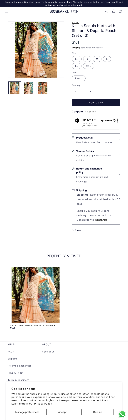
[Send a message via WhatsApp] (122, 414)
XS (76, 59)
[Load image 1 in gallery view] (15, 88)
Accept (62, 412)
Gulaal (75, 22)
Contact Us (48, 351)
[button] (6, 11)
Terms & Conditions (18, 380)
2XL (88, 66)
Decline (97, 412)
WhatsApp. (101, 219)
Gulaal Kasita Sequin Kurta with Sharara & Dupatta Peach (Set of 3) (32, 325)
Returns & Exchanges (19, 365)
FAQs (11, 351)
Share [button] (78, 230)
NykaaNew (106, 120)
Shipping (76, 47)
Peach (78, 78)
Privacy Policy (43, 403)
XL (76, 66)
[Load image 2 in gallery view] (29, 88)
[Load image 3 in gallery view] (43, 88)
